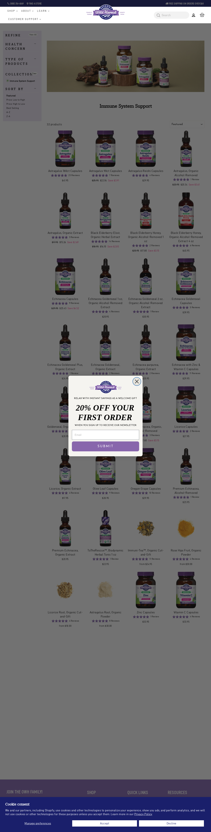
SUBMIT (105, 446)
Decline (171, 823)
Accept (104, 823)
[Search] (157, 15)
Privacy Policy (143, 814)
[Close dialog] (137, 381)
